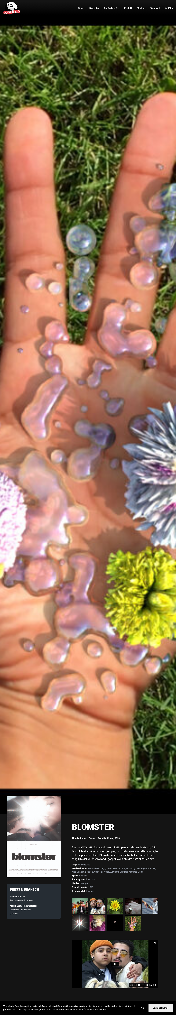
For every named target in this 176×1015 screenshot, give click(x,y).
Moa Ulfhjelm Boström (82, 872)
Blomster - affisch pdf (20, 909)
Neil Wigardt (84, 864)
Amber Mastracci (114, 868)
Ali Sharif (114, 872)
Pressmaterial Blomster (21, 900)
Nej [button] (142, 1008)
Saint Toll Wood (101, 872)
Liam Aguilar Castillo (146, 868)
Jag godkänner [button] (160, 1008)
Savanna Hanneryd (96, 868)
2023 (90, 887)
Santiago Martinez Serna (131, 872)
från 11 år (90, 879)
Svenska (83, 875)
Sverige (84, 883)
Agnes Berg (129, 868)
